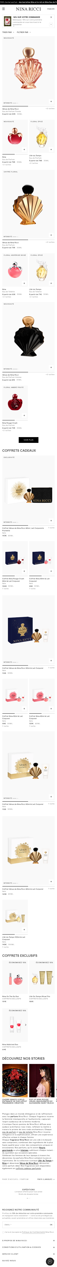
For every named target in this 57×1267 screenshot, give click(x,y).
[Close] (51, 17)
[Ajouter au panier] (51, 101)
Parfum (24, 1179)
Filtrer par (22, 32)
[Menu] (2, 7)
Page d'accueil (10, 1179)
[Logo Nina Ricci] (28, 9)
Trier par (7, 32)
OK (51, 1225)
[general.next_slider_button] (52, 977)
